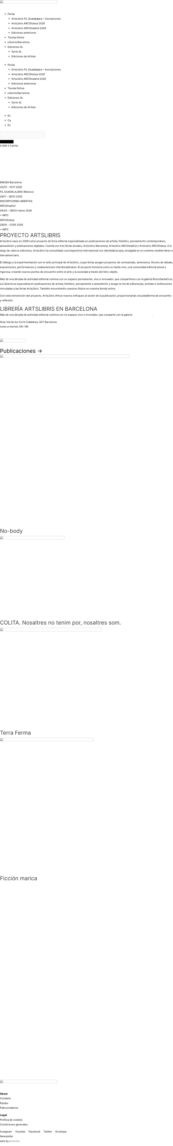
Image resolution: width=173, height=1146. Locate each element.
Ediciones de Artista (23, 56)
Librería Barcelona (18, 42)
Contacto (5, 1098)
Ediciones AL (15, 46)
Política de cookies (11, 1119)
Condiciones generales (14, 1124)
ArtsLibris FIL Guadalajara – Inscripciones (36, 18)
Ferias (11, 14)
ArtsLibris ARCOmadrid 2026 (28, 28)
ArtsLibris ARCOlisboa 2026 (28, 23)
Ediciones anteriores (23, 32)
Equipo (4, 1103)
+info (3, 333)
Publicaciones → (21, 351)
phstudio (14, 1141)
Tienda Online (16, 37)
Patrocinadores (9, 1107)
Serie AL (16, 51)
